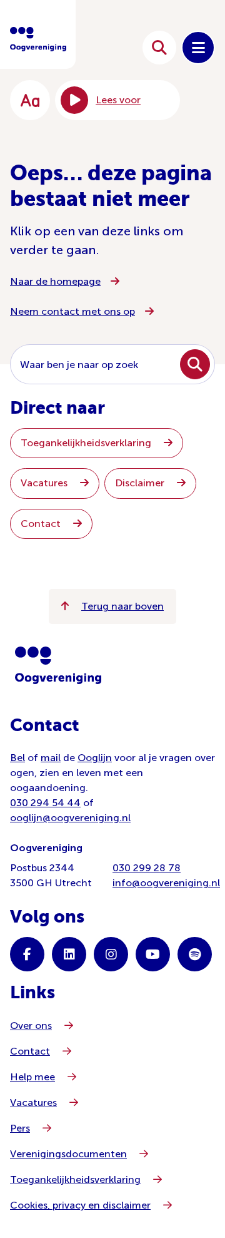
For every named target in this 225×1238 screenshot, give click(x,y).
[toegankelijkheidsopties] (30, 100)
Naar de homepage (55, 281)
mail (51, 758)
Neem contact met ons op (72, 311)
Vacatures (45, 483)
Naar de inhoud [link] (95, 47)
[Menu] (198, 47)
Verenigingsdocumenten (68, 1154)
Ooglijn (95, 758)
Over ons (31, 1025)
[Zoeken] (159, 47)
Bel (17, 758)
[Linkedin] (69, 954)
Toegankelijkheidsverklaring (87, 443)
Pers (20, 1128)
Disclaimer (141, 483)
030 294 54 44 (45, 803)
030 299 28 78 (146, 868)
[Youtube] (153, 954)
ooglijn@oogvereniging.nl (70, 818)
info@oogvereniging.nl (166, 883)
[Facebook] (27, 954)
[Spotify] (195, 954)
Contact (42, 523)
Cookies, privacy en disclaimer (80, 1205)
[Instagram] (111, 954)
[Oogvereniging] (58, 665)
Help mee (32, 1077)
